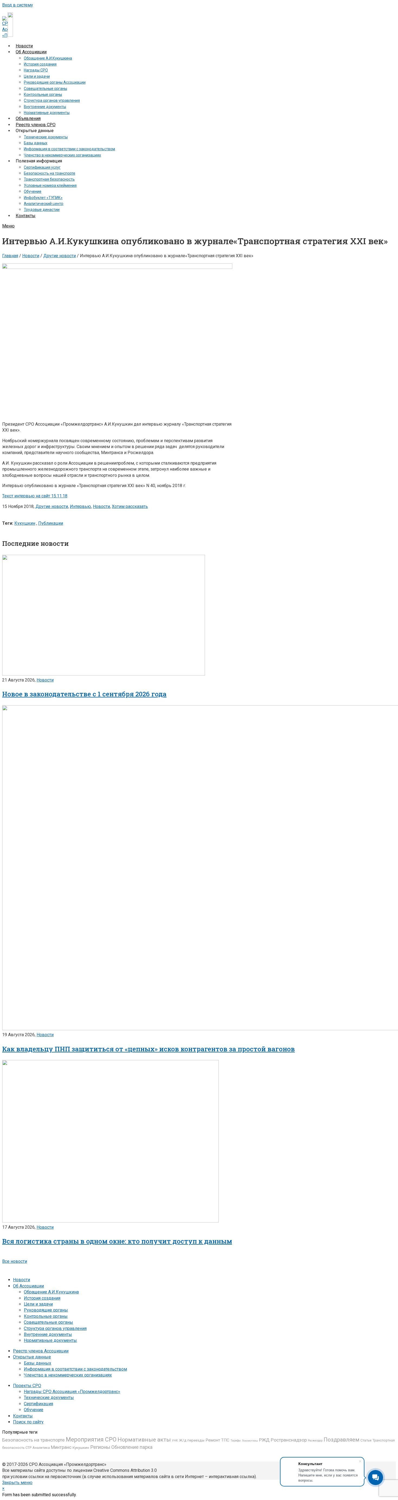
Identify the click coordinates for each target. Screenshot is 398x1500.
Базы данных (37, 1363)
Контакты (23, 1416)
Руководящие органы (46, 1310)
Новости (30, 255)
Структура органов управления (55, 1328)
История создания (42, 1298)
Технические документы (49, 1397)
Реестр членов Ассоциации (40, 1351)
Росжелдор (315, 1440)
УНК (175, 1440)
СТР (28, 1448)
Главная (10, 255)
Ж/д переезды (191, 1440)
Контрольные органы (46, 1316)
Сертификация (38, 1403)
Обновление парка (131, 1447)
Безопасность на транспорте (33, 1440)
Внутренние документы (48, 1334)
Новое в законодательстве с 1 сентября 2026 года (84, 694)
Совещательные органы (48, 1322)
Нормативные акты (144, 1439)
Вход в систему (17, 5)
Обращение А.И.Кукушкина (51, 1291)
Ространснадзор (289, 1440)
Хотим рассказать (130, 506)
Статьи (365, 1440)
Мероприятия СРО (91, 1439)
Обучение (33, 1409)
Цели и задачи (38, 1304)
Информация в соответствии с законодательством (75, 1369)
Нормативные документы (50, 1340)
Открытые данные (32, 1356)
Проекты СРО (27, 1385)
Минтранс (61, 1447)
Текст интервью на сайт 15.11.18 (34, 495)
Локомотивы (250, 1440)
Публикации (50, 523)
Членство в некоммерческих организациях (68, 1375)
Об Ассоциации (28, 1286)
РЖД (264, 1440)
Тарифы (235, 1440)
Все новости (14, 1261)
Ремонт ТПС (217, 1440)
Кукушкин (24, 523)
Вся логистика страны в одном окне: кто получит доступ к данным (117, 1241)
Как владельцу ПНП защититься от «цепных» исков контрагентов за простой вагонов (148, 1049)
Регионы (100, 1447)
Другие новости (59, 255)
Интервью (80, 506)
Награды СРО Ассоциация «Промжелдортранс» (72, 1391)
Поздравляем (341, 1439)
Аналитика (41, 1448)
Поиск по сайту (28, 1421)
